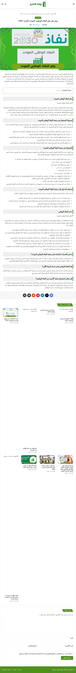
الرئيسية (52, 13)
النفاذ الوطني (60, 198)
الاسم (71, 638)
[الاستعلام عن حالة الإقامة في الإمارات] (29, 377)
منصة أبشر (59, 167)
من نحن (20, 669)
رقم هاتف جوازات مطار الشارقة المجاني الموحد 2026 (48, 467)
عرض (58, 90)
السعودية (47, 13)
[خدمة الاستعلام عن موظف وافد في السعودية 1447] (10, 312)
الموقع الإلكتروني (32, 646)
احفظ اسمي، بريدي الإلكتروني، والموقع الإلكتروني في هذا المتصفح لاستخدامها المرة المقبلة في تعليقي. (45, 653)
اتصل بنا (14, 669)
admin (43, 24)
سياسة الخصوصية (6, 669)
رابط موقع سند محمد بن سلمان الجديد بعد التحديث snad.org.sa (11, 597)
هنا (49, 114)
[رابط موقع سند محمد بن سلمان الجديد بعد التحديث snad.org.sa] (10, 524)
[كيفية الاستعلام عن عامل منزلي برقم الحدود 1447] (29, 459)
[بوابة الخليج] (38, 4)
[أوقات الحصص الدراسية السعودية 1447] (65, 312)
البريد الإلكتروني (68, 646)
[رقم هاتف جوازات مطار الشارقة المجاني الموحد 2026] (47, 459)
